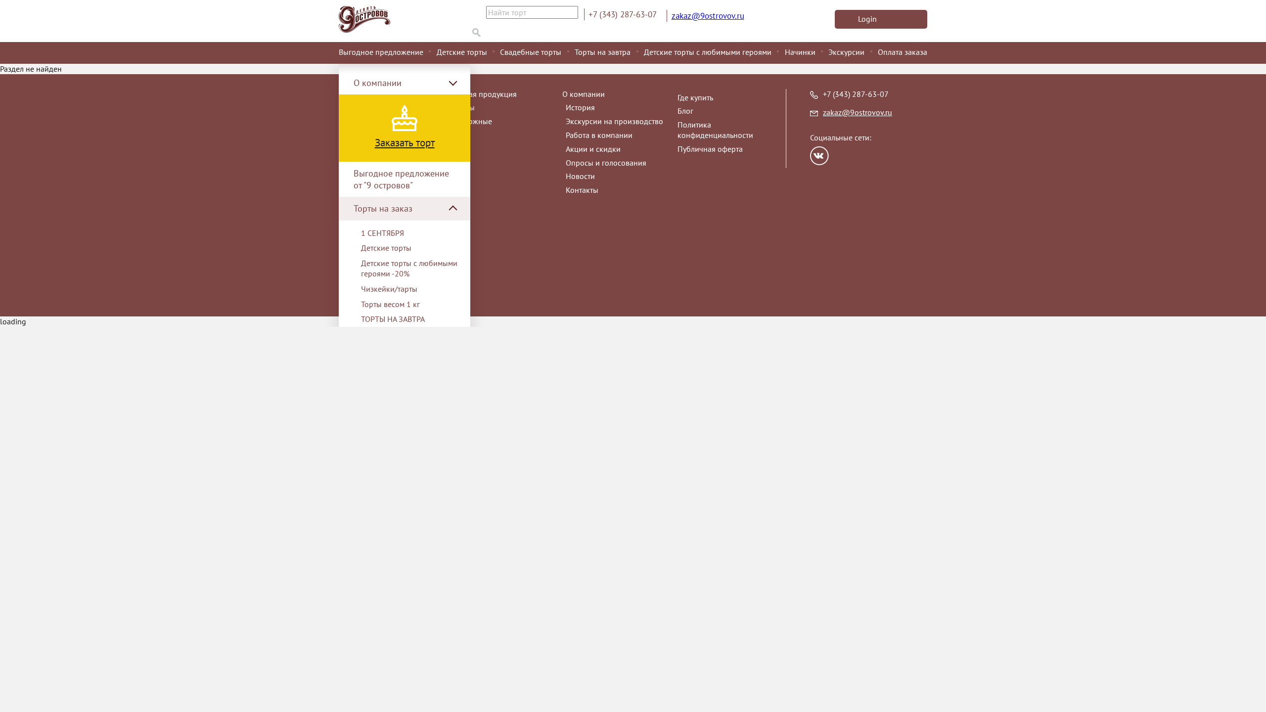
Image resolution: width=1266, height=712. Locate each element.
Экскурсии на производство (614, 121)
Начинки (800, 52)
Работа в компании (599, 135)
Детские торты (462, 52)
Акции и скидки (593, 149)
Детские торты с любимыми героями (707, 52)
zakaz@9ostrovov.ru (708, 15)
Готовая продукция (484, 94)
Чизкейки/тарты (389, 289)
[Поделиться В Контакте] (819, 155)
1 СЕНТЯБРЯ (382, 233)
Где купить (695, 97)
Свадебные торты (530, 52)
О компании (583, 94)
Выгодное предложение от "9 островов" (401, 179)
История (580, 107)
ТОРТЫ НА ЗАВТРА (393, 319)
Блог (685, 111)
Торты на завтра (603, 52)
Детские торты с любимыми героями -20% (409, 268)
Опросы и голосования (606, 163)
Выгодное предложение (381, 52)
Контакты (582, 190)
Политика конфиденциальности (715, 130)
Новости (580, 176)
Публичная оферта (710, 149)
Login (867, 19)
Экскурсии (846, 52)
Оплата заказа (902, 52)
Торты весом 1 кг (390, 304)
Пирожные (473, 121)
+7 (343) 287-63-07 (622, 14)
